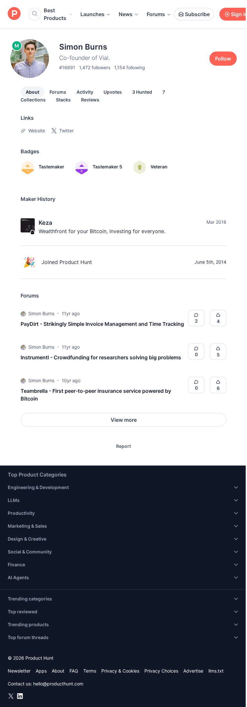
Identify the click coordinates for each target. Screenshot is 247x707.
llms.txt (216, 671)
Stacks (63, 99)
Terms (89, 671)
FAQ (73, 671)
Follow (223, 58)
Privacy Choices (161, 671)
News (126, 14)
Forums (156, 14)
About (32, 92)
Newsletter (19, 671)
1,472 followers (94, 67)
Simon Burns (41, 313)
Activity (85, 92)
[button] (23, 313)
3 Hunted (142, 92)
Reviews (90, 99)
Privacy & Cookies (120, 671)
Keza (45, 222)
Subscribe (197, 14)
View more (124, 420)
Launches (92, 14)
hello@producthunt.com (58, 683)
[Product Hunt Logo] (14, 14)
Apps (41, 671)
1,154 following (129, 67)
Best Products (55, 14)
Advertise (193, 671)
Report (123, 446)
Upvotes (113, 92)
